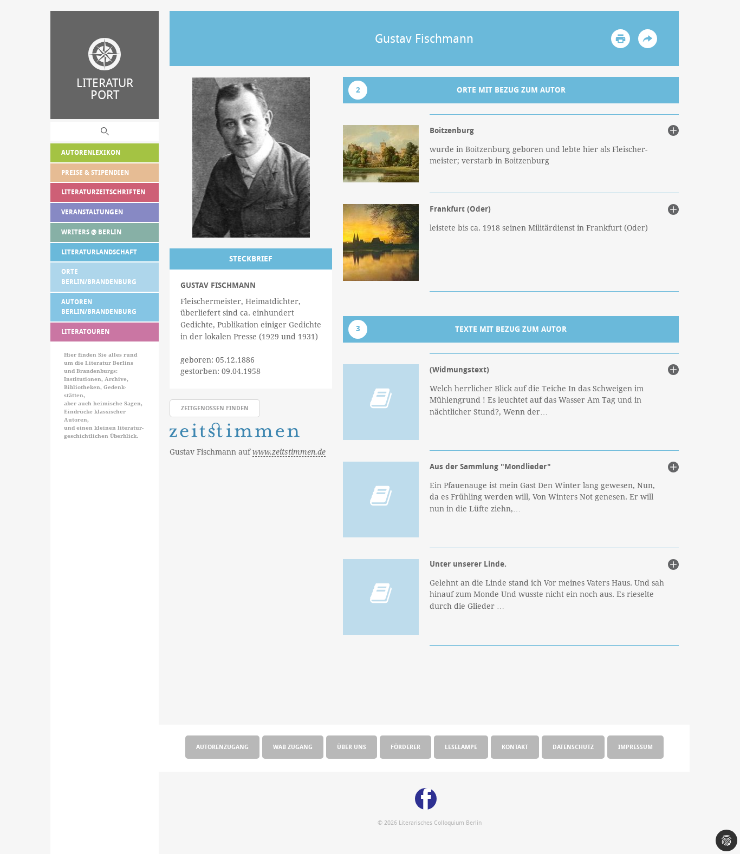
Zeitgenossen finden (215, 408)
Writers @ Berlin (91, 232)
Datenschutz (573, 747)
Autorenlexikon (90, 152)
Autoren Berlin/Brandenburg (99, 307)
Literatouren (85, 331)
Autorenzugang (222, 747)
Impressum (635, 747)
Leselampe (461, 747)
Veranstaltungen (92, 211)
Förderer (405, 747)
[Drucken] (620, 38)
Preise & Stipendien (95, 172)
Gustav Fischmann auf (248, 452)
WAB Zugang (293, 747)
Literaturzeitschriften (103, 191)
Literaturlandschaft (99, 252)
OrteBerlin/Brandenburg (99, 276)
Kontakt (515, 747)
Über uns (351, 747)
